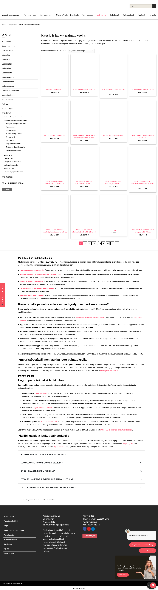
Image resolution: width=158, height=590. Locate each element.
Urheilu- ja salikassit (13, 150)
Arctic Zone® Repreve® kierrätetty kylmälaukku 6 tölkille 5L (142, 184)
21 (108, 243)
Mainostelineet (29, 15)
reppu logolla (59, 447)
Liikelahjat (114, 15)
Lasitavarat (8, 155)
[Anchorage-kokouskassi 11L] (113, 116)
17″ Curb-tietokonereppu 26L (54, 135)
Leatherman (8, 158)
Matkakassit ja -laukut (14, 134)
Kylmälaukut (10, 127)
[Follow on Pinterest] (89, 529)
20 (103, 243)
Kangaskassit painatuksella (16, 123)
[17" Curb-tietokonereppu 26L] (54, 116)
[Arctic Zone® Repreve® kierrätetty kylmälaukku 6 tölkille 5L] (142, 162)
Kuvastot (152, 15)
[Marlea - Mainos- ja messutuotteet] (13, 6)
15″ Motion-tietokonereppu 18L (142, 89)
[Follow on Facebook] (85, 529)
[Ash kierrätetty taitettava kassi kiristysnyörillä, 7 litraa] (142, 211)
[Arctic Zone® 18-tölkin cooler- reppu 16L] (142, 116)
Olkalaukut (10, 140)
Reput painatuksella (13, 144)
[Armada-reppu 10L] (113, 211)
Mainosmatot (7, 73)
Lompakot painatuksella (12, 162)
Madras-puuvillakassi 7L (55, 89)
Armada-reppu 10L (113, 230)
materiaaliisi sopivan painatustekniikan (116, 430)
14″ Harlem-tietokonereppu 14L (84, 89)
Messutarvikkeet (8, 95)
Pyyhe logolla (9, 168)
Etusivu (4, 24)
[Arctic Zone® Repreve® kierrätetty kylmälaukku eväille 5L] (54, 211)
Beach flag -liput (8, 46)
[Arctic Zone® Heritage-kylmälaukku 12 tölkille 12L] (54, 162)
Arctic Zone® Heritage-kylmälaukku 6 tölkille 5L (84, 183)
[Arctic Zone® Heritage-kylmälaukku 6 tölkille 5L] (84, 162)
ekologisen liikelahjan (109, 371)
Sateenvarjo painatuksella (13, 172)
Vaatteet (141, 15)
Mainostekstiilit (8, 77)
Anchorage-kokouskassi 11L (113, 135)
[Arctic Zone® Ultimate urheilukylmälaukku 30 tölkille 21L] (84, 211)
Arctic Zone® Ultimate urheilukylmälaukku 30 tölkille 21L (84, 231)
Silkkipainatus (41, 393)
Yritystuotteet (128, 15)
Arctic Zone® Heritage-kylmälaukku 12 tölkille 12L (55, 183)
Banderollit (74, 15)
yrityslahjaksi (128, 443)
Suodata (7, 189)
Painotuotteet (87, 15)
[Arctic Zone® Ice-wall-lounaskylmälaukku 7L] (113, 162)
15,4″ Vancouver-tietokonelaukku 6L (113, 90)
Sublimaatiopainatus (49, 422)
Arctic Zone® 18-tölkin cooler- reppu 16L (143, 136)
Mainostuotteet (46, 15)
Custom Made (62, 15)
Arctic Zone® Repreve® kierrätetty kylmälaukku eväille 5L (55, 231)
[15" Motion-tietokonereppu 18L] (142, 70)
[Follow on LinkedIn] (93, 529)
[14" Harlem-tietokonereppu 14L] (84, 70)
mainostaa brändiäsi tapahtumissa (90, 317)
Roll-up (5, 104)
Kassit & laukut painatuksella (15, 120)
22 (112, 243)
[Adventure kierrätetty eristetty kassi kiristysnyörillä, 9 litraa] (84, 116)
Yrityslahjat (101, 15)
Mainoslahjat (7, 64)
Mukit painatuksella (11, 165)
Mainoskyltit (6, 59)
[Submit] (154, 6)
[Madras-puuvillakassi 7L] (54, 70)
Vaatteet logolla (8, 109)
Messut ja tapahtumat (10, 15)
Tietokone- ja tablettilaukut (15, 147)
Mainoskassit (11, 130)
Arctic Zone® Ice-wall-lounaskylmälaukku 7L (113, 183)
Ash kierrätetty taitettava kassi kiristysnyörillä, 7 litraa (143, 231)
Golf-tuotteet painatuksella (13, 117)
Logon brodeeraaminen (42, 408)
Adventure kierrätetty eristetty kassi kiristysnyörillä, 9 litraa (84, 136)
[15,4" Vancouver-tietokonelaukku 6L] (113, 70)
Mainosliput (6, 68)
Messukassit (10, 137)
